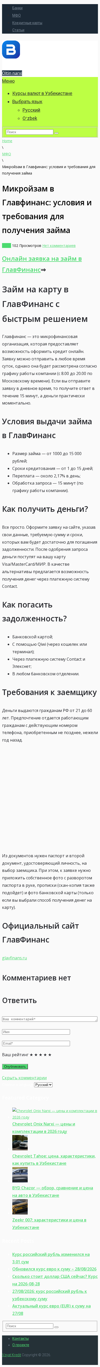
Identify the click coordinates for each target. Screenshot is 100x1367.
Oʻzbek (30, 118)
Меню (8, 81)
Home (7, 140)
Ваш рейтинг (15, 1054)
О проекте (20, 1345)
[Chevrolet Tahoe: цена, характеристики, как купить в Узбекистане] (20, 1149)
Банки (17, 8)
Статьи (18, 30)
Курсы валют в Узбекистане (42, 93)
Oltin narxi (12, 73)
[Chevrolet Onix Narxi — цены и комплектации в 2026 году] (55, 1117)
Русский (31, 110)
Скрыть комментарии (24, 1078)
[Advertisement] (50, 798)
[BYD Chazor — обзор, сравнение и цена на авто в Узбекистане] (20, 1181)
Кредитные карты (27, 23)
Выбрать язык (27, 101)
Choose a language (18, 1084)
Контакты (20, 1338)
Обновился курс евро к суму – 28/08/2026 (54, 1269)
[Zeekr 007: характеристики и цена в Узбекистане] (20, 1213)
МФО (16, 15)
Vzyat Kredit (11, 1355)
